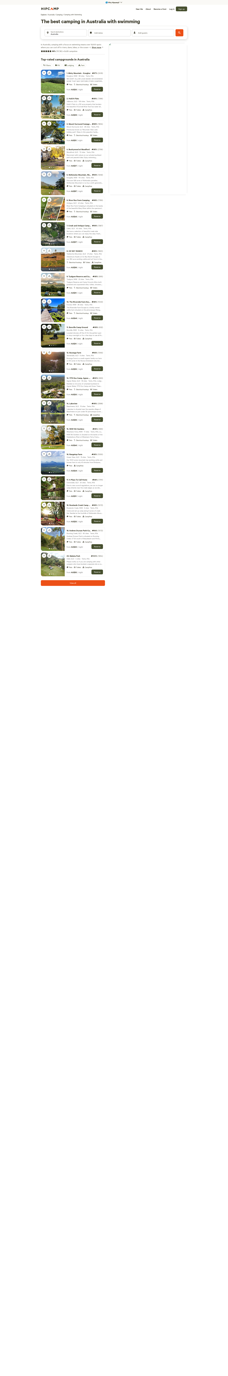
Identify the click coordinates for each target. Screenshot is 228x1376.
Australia (51, 14)
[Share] (49, 73)
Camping (59, 14)
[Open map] (148, 119)
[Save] (44, 73)
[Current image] (49, 91)
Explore (43, 14)
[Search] (179, 32)
